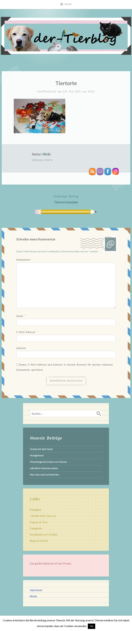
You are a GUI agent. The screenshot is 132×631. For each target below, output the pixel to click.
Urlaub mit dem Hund (41, 449)
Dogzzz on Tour (39, 522)
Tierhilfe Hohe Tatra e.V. (43, 515)
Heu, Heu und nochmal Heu (44, 474)
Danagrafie (36, 528)
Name (20, 316)
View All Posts (42, 160)
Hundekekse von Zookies (44, 534)
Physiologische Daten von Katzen (48, 461)
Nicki (91, 91)
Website (21, 348)
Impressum (36, 590)
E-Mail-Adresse (26, 332)
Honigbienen (37, 455)
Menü (68, 4)
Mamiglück (35, 509)
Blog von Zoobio (39, 540)
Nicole (33, 596)
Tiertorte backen (66, 199)
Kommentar (24, 260)
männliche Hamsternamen (44, 468)
